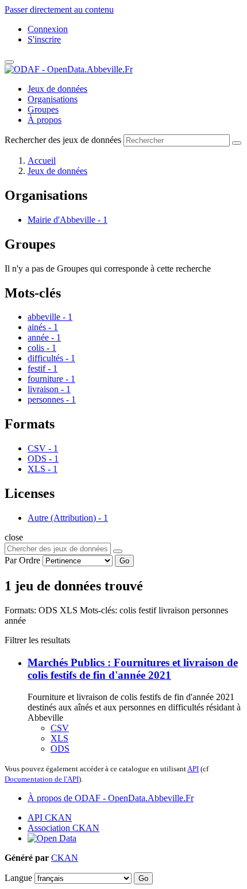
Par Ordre (22, 560)
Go (124, 560)
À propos (44, 120)
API (193, 768)
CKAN (64, 858)
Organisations (53, 99)
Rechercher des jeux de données (63, 140)
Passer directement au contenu (59, 9)
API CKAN (50, 817)
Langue (18, 878)
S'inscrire (44, 39)
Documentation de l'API (42, 779)
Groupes (43, 109)
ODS (60, 748)
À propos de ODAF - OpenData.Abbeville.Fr (111, 798)
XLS (59, 738)
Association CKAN (63, 828)
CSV (60, 728)
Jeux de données (57, 89)
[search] (117, 551)
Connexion (48, 29)
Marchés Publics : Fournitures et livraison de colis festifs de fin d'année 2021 (133, 668)
